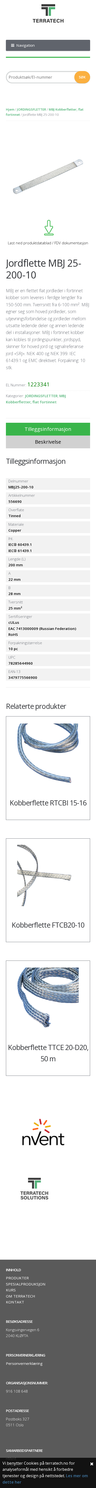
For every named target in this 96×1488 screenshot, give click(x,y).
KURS (11, 1289)
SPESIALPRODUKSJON (26, 1284)
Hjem (10, 109)
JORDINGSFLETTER (31, 109)
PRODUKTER (17, 1277)
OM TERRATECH (20, 1296)
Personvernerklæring (24, 1363)
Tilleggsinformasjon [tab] (48, 429)
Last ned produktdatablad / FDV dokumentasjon (48, 242)
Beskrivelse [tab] (48, 441)
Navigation (25, 45)
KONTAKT (15, 1301)
